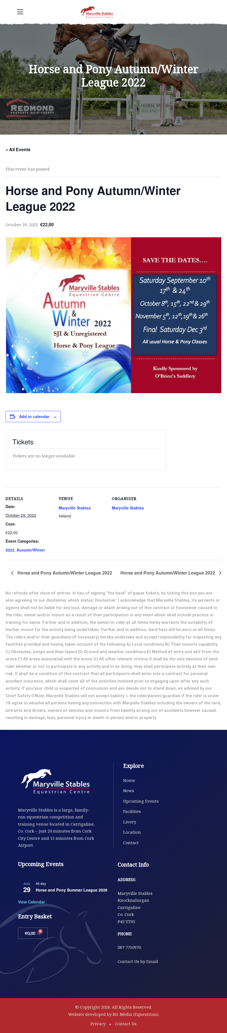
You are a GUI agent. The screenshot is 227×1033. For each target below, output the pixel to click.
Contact (131, 842)
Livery (129, 822)
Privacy (98, 1023)
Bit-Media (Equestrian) (135, 1014)
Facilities (132, 811)
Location (132, 832)
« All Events (18, 149)
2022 (10, 550)
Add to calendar (34, 416)
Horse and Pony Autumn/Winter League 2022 (64, 573)
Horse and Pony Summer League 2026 (71, 890)
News (128, 790)
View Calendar (31, 902)
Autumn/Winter (31, 550)
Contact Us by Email (138, 961)
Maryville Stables (75, 508)
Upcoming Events (141, 801)
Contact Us (125, 1023)
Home (129, 780)
